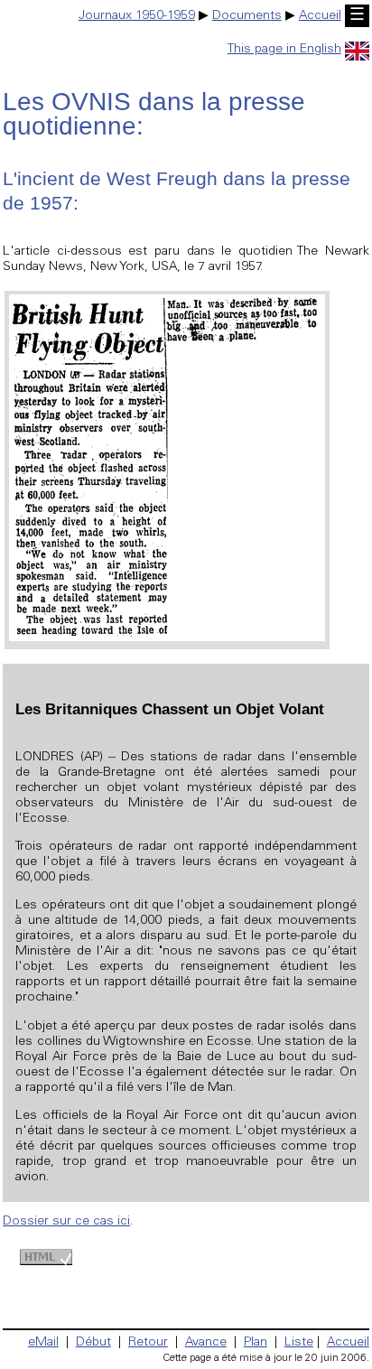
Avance (206, 1342)
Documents (247, 16)
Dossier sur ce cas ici (66, 1221)
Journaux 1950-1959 (137, 16)
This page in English (284, 49)
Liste (298, 1342)
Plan (255, 1342)
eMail (43, 1342)
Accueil (320, 16)
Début (93, 1342)
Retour (148, 1342)
